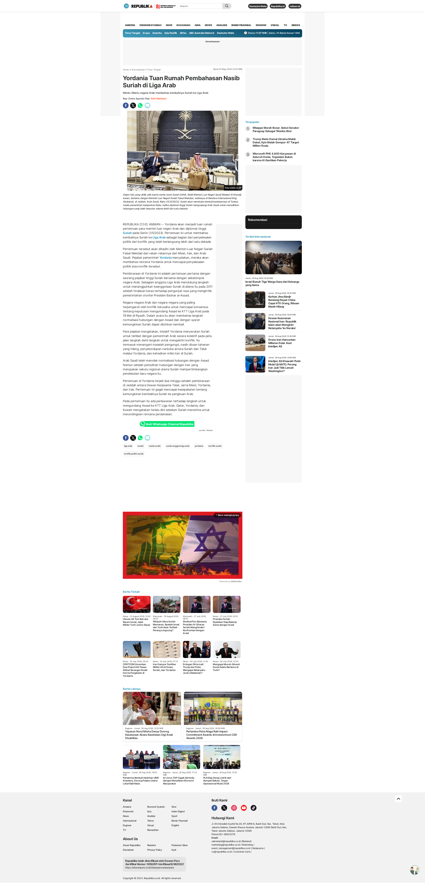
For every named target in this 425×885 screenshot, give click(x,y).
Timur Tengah (132, 32)
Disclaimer (128, 849)
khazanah (183, 25)
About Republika (131, 845)
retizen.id (295, 6)
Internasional (138, 69)
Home (126, 69)
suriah (140, 446)
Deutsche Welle (257, 6)
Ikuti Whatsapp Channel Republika (169, 424)
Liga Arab (159, 237)
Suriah (128, 233)
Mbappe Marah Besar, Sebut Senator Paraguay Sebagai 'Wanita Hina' (276, 129)
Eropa (146, 32)
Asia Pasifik (170, 32)
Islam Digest (178, 811)
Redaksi (151, 845)
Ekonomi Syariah (151, 25)
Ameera (127, 806)
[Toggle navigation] (126, 6)
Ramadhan (153, 829)
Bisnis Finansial (241, 25)
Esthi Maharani (158, 98)
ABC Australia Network (201, 32)
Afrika (183, 32)
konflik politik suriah (133, 453)
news (208, 25)
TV (285, 25)
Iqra (149, 811)
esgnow (261, 25)
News (126, 816)
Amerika (157, 32)
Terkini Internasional (258, 236)
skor (169, 25)
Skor (173, 806)
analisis (221, 25)
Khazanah (128, 811)
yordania (199, 446)
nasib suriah (155, 446)
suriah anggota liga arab (177, 446)
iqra (197, 25)
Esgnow (127, 825)
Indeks (296, 25)
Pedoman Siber (179, 845)
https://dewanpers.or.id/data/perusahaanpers (149, 867)
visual (275, 25)
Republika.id (278, 6)
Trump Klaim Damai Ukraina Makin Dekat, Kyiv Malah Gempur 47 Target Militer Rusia (276, 142)
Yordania (165, 257)
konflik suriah (215, 446)
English (175, 825)
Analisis (151, 816)
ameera (130, 25)
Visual (150, 825)
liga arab (128, 446)
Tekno (150, 820)
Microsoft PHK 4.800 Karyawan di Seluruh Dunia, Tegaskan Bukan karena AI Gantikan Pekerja (274, 157)
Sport (174, 816)
